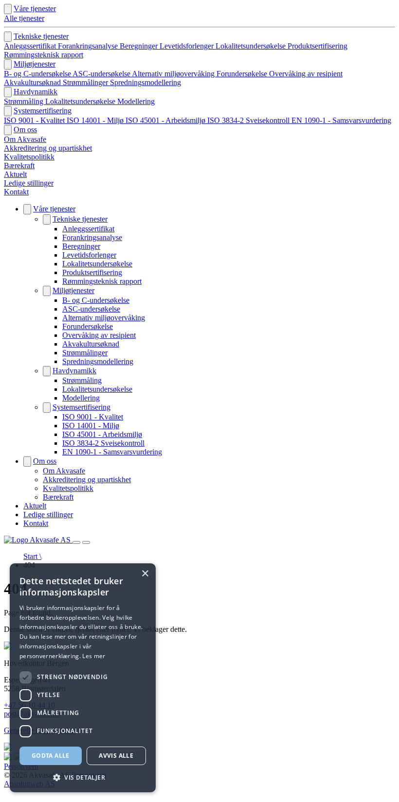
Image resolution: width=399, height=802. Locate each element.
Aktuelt (15, 174)
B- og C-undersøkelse (38, 74)
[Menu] (76, 542)
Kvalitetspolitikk (29, 157)
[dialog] (83, 677)
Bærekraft (19, 165)
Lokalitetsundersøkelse (252, 46)
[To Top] (8, 793)
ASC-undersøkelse (102, 74)
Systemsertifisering (43, 110)
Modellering (136, 101)
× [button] (144, 573)
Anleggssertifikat (31, 46)
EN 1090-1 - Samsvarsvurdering (341, 120)
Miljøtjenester (34, 64)
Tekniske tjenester (41, 36)
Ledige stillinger (29, 183)
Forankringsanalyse (89, 46)
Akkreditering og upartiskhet (48, 148)
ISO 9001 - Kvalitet (35, 120)
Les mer (93, 656)
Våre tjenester (35, 8)
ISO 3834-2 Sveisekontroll (249, 120)
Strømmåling (24, 101)
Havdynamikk (35, 91)
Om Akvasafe (25, 139)
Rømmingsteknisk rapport (43, 55)
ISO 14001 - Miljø (96, 120)
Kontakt (16, 192)
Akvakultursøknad (33, 82)
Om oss (25, 129)
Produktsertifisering (317, 46)
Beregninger (140, 46)
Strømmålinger (86, 82)
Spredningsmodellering (145, 82)
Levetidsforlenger (188, 46)
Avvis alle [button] (116, 755)
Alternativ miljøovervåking (174, 74)
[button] (82, 777)
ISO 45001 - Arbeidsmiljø (166, 120)
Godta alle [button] (51, 755)
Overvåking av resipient (306, 74)
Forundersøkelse (243, 74)
